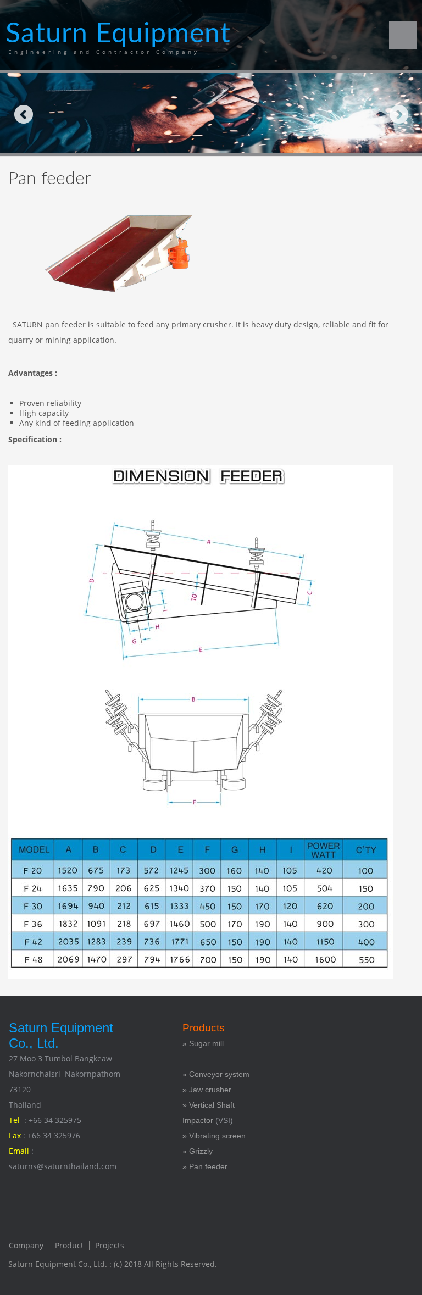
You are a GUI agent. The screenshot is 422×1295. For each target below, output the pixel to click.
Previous (23, 114)
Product (69, 1245)
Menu (403, 35)
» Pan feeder (204, 1166)
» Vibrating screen (214, 1135)
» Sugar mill (204, 1043)
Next (398, 114)
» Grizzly (197, 1151)
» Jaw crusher (206, 1089)
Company (26, 1245)
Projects (109, 1245)
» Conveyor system (215, 1074)
